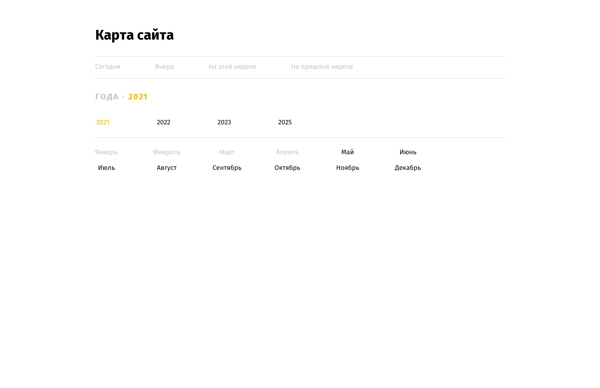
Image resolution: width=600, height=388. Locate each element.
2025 (285, 122)
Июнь (408, 152)
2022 (163, 122)
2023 (224, 122)
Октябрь (287, 168)
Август (167, 168)
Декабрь (408, 168)
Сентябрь (227, 168)
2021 (138, 96)
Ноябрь (348, 168)
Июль (106, 168)
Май (347, 152)
